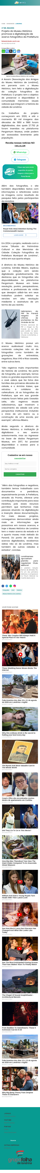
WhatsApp (21, 152)
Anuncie (13, 1140)
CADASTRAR (20, 474)
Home (3, 23)
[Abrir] (1, 3)
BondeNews (10, 23)
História (19, 590)
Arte (13, 590)
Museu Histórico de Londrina (12, 594)
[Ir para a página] (20, 2)
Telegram (21, 159)
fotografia (6, 590)
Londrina (18, 23)
